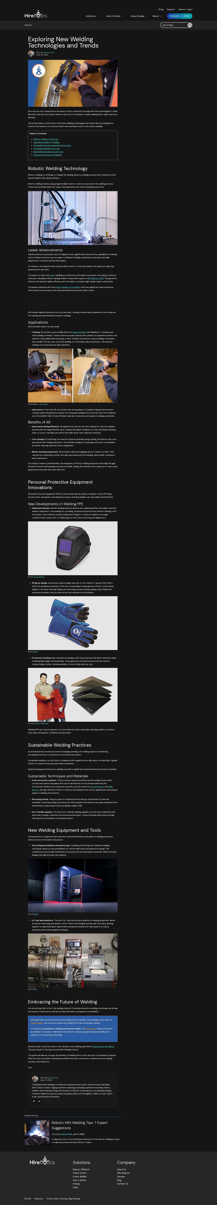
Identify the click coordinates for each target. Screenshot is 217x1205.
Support (171, 9)
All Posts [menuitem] (28, 25)
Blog (161, 9)
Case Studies (137, 16)
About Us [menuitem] (121, 1169)
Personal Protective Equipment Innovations (52, 145)
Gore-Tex (45, 723)
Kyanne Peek (48, 52)
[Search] (190, 25)
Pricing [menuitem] (76, 1183)
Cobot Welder (37, 1023)
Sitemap (63, 1198)
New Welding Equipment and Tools (48, 152)
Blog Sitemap (74, 1198)
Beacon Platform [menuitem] (81, 1169)
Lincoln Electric (39, 577)
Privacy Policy (53, 1198)
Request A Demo (179, 16)
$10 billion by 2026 (96, 278)
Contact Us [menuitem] (122, 1183)
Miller (36, 652)
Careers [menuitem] (121, 1176)
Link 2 (46, 404)
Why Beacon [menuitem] (123, 1173)
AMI (35, 989)
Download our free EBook (103, 1046)
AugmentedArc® (79, 332)
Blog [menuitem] (119, 1180)
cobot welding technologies (68, 287)
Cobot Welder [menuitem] (80, 1176)
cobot (52, 275)
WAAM (36, 914)
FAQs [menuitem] (75, 1187)
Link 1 (41, 404)
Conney (37, 723)
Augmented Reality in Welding (46, 142)
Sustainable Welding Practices (46, 148)
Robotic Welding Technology (45, 139)
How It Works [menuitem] (79, 1180)
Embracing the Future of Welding (47, 155)
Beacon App (91, 1028)
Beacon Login (185, 9)
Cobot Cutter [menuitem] (79, 1173)
